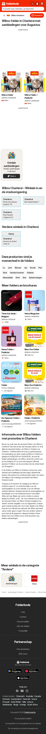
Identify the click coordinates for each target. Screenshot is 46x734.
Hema (38, 513)
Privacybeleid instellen (23, 718)
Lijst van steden (23, 626)
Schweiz (6, 699)
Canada (37, 696)
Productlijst (23, 631)
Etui (24, 277)
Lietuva (30, 702)
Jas (25, 267)
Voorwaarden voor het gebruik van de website (23, 723)
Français (6, 702)
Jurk (10, 267)
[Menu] (42, 4)
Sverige (23, 704)
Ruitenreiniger (35, 277)
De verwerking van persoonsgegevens (23, 728)
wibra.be (11, 491)
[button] (37, 4)
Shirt (18, 277)
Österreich (20, 696)
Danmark (26, 699)
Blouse (18, 267)
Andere (32, 513)
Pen (40, 267)
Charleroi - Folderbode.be (11, 451)
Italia (24, 702)
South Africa (32, 704)
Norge (15, 704)
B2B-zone (23, 654)
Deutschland (16, 699)
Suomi (34, 699)
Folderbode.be (29, 712)
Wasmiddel (8, 277)
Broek (32, 267)
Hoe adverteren (23, 649)
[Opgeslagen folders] (32, 4)
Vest (5, 272)
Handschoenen (17, 272)
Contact (23, 617)
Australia (29, 696)
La (4, 267)
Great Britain (16, 702)
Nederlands (7, 704)
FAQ (23, 612)
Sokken (30, 272)
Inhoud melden (23, 621)
